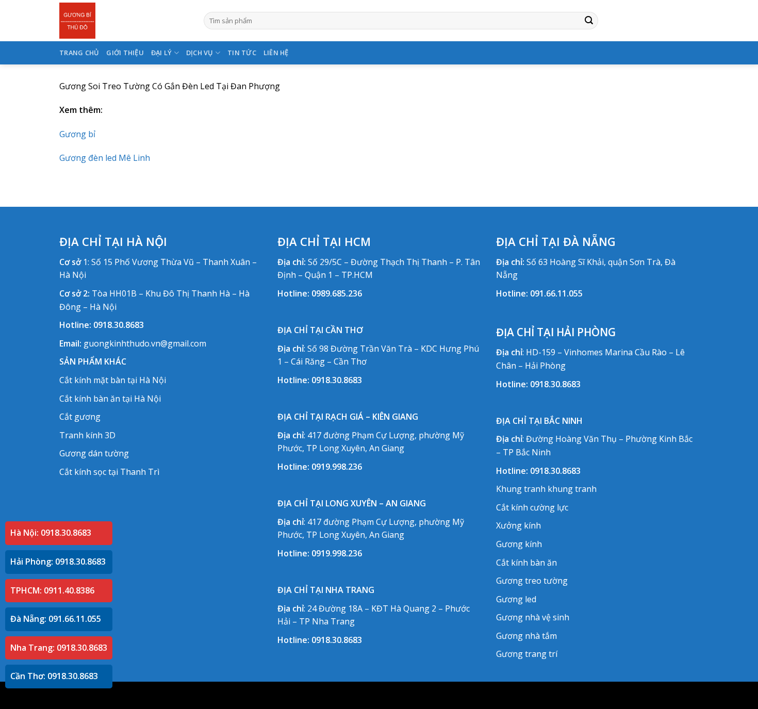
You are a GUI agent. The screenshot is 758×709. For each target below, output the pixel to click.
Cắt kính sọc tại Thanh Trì (109, 471)
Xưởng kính (518, 525)
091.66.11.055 (556, 293)
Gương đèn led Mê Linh (104, 157)
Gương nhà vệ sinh (532, 617)
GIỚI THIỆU (125, 52)
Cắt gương (80, 416)
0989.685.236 (336, 293)
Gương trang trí (526, 653)
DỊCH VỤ (199, 52)
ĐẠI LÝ (161, 52)
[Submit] (589, 20)
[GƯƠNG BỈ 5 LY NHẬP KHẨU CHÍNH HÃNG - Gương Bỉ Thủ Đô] (123, 20)
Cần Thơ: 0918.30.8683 (54, 676)
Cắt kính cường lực (532, 507)
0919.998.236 (336, 466)
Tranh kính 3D (87, 435)
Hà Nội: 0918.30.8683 (50, 532)
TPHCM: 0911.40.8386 (52, 590)
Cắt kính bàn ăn (526, 562)
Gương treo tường (532, 580)
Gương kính (519, 544)
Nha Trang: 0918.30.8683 (58, 647)
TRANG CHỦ (79, 52)
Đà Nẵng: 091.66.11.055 (55, 618)
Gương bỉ (77, 134)
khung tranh (572, 488)
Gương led (516, 599)
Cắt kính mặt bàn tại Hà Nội (112, 380)
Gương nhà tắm (526, 635)
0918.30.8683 (118, 325)
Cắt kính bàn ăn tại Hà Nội (110, 398)
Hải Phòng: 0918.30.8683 (58, 561)
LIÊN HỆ (276, 52)
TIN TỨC (241, 52)
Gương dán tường (94, 453)
